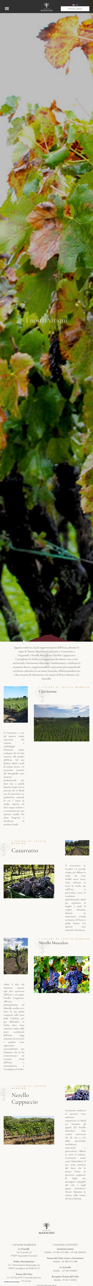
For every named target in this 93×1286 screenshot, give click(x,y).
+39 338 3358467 (69, 1270)
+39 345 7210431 (69, 1279)
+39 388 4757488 (60, 1252)
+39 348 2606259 (78, 1252)
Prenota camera (75, 8)
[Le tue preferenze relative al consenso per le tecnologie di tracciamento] (11, 1281)
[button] (7, 8)
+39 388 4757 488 (69, 1261)
